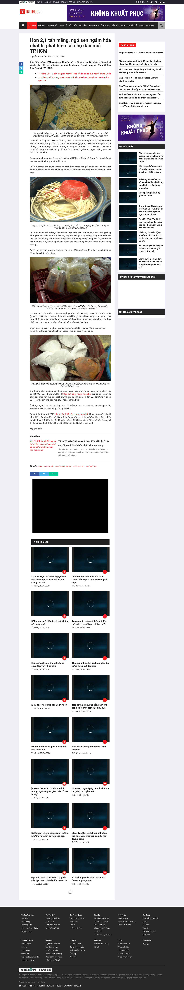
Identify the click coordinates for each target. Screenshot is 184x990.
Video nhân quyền (125, 957)
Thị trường (98, 931)
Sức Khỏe (73, 25)
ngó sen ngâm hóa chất (63, 466)
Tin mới (145, 944)
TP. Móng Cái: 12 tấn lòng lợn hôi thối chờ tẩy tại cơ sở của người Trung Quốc (74, 73)
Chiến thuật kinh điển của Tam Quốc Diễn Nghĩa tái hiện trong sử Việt (89, 579)
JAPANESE (81, 2)
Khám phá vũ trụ (27, 960)
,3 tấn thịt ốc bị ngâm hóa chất (76, 394)
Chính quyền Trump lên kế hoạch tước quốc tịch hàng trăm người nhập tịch (150, 263)
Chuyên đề (132, 25)
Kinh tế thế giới (99, 925)
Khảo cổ (24, 947)
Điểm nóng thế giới (53, 918)
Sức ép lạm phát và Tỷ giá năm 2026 (149, 194)
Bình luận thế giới (52, 928)
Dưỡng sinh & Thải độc (127, 922)
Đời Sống (83, 25)
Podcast (150, 25)
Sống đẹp (146, 935)
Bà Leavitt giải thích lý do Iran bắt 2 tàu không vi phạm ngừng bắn (151, 248)
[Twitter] (151, 2)
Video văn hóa (123, 947)
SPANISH (56, 2)
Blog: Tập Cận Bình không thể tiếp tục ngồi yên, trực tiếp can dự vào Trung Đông (89, 836)
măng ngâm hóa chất (45, 466)
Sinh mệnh (25, 954)
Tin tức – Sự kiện (52, 950)
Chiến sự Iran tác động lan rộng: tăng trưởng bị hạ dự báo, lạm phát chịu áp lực (151, 236)
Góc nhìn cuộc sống (101, 944)
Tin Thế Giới (50, 915)
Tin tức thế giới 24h (53, 925)
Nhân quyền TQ (76, 928)
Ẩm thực (73, 957)
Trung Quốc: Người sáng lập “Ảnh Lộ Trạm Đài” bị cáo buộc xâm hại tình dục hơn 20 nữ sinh (151, 210)
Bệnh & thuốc (123, 918)
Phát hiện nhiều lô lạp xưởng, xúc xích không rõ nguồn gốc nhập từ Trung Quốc (151, 157)
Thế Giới (41, 25)
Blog (123, 25)
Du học (145, 922)
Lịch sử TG (50, 922)
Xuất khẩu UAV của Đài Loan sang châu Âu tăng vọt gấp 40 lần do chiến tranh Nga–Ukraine (139, 97)
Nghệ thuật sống (52, 947)
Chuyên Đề (147, 940)
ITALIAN (89, 2)
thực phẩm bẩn (91, 466)
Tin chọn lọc (41, 542)
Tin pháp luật (26, 925)
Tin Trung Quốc (76, 915)
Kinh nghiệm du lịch (77, 950)
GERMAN (64, 2)
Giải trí (145, 928)
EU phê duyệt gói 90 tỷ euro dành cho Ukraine (141, 52)
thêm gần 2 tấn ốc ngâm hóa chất (71, 414)
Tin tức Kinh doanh (101, 922)
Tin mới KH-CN (27, 940)
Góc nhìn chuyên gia (101, 918)
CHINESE (48, 2)
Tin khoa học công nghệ (30, 957)
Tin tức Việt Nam (27, 915)
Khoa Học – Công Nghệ (99, 25)
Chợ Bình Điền (78, 466)
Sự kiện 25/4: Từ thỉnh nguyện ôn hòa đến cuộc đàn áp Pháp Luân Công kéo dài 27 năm (150, 223)
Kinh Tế (63, 25)
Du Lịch (73, 940)
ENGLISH (40, 2)
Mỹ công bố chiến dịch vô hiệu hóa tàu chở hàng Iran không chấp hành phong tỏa (151, 183)
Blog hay (97, 940)
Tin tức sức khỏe (124, 925)
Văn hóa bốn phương (54, 954)
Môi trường (25, 922)
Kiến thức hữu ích (149, 931)
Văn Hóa (115, 25)
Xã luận (97, 947)
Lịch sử (72, 925)
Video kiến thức (124, 950)
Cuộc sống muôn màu (151, 918)
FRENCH (72, 2)
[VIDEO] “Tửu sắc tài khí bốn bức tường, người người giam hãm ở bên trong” (50, 791)
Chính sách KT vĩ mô (102, 928)
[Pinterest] (156, 2)
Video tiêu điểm (124, 944)
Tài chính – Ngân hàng (103, 935)
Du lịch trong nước (77, 947)
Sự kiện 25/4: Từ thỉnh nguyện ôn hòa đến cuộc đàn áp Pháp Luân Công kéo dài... (48, 579)
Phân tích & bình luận (29, 928)
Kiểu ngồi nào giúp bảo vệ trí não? (49, 704)
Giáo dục (24, 918)
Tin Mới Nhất (126, 146)
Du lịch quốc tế (75, 944)
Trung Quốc (52, 25)
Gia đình (146, 925)
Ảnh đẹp (73, 954)
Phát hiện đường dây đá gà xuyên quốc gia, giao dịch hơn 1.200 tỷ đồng (150, 169)
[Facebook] (147, 2)
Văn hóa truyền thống (54, 957)
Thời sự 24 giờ (26, 931)
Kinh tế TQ (74, 922)
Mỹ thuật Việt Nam (53, 944)
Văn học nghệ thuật (53, 960)
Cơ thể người (26, 944)
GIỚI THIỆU (140, 2)
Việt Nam (32, 25)
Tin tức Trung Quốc (77, 918)
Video (141, 25)
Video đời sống (124, 954)
